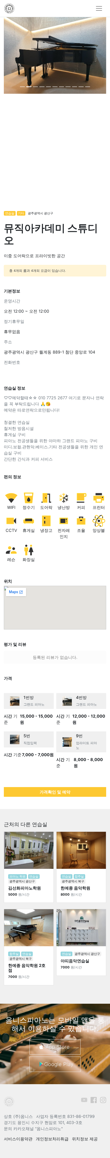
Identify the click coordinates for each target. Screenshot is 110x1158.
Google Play (58, 1064)
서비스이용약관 (18, 1138)
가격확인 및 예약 (55, 791)
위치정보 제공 (85, 1138)
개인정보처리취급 (52, 1138)
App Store (58, 1047)
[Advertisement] (55, 155)
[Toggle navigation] (99, 8)
